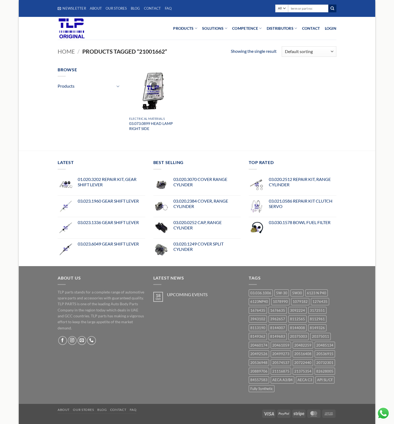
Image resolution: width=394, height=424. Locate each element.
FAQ (168, 8)
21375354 (302, 371)
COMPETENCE (245, 28)
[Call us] (91, 340)
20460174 (258, 345)
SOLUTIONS (213, 28)
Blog (135, 8)
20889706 (258, 371)
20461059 (280, 345)
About (96, 8)
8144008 (297, 328)
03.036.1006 (260, 293)
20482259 (302, 345)
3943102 (257, 319)
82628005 (324, 371)
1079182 (300, 301)
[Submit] (332, 9)
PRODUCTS (183, 28)
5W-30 (281, 293)
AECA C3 (305, 380)
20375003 (298, 336)
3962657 (277, 319)
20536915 (324, 354)
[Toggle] (118, 86)
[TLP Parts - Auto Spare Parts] (90, 28)
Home (66, 51)
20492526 (258, 354)
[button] (72, 8)
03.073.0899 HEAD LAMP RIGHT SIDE (151, 126)
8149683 (277, 336)
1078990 (280, 301)
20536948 (258, 362)
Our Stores (116, 8)
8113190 (257, 328)
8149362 (257, 336)
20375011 (320, 336)
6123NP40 (259, 301)
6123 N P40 (316, 293)
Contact (152, 8)
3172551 (317, 310)
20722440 (302, 362)
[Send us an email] (81, 340)
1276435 (320, 301)
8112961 (317, 319)
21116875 (280, 371)
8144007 (277, 328)
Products (66, 85)
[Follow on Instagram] (72, 340)
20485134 (324, 345)
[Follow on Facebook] (62, 340)
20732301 (324, 362)
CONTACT (311, 28)
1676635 (277, 310)
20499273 (280, 354)
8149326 (317, 328)
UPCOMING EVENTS (187, 294)
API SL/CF (325, 380)
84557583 (258, 380)
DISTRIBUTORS (280, 28)
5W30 (297, 293)
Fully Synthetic (261, 388)
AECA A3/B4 (282, 380)
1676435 (257, 310)
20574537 (280, 362)
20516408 (302, 354)
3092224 (297, 310)
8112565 (297, 319)
